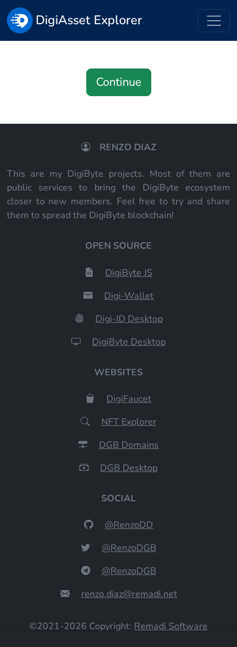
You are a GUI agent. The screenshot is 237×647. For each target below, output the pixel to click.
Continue (119, 82)
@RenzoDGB (129, 548)
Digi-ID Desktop (129, 319)
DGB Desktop (129, 468)
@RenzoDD (129, 525)
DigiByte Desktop (129, 342)
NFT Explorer (128, 422)
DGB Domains (129, 445)
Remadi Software (171, 626)
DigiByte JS (128, 273)
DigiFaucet (128, 399)
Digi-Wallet (129, 296)
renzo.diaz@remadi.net (129, 594)
